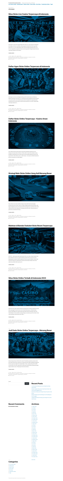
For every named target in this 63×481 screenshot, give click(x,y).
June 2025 (34, 426)
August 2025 (34, 423)
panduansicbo (26, 109)
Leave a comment (11, 59)
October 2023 (34, 455)
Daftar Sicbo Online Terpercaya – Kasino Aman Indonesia (28, 120)
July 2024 (33, 442)
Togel (51, 4)
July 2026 (33, 408)
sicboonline (33, 109)
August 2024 (34, 440)
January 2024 (34, 450)
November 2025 (34, 419)
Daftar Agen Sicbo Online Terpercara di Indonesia (29, 66)
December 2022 (34, 456)
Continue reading (11, 52)
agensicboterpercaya (12, 109)
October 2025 (34, 420)
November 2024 (34, 436)
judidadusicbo (17, 109)
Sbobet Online (27, 4)
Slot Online (38, 4)
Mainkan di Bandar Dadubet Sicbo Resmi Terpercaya (30, 226)
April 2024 (34, 446)
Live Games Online (12, 4)
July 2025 (33, 425)
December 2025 (34, 418)
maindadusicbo (22, 109)
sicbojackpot (30, 109)
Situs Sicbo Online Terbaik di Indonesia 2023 (27, 278)
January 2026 (34, 416)
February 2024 (34, 449)
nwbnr (10, 108)
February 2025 (34, 432)
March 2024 (34, 448)
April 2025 (34, 429)
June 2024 (34, 443)
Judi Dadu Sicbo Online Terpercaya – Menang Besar (30, 330)
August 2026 (34, 406)
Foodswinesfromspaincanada (14, 2)
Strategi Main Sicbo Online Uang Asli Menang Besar (30, 173)
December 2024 (34, 435)
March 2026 (34, 413)
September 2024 (35, 439)
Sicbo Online (33, 4)
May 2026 (34, 410)
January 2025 (34, 433)
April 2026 (34, 412)
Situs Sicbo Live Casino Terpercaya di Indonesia (28, 14)
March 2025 (34, 430)
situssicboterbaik (15, 58)
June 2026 (34, 409)
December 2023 (34, 452)
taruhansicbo (25, 58)
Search (9, 381)
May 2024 (34, 445)
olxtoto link (33, 459)
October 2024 (34, 438)
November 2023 (34, 453)
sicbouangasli (10, 58)
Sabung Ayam (20, 4)
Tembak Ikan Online (45, 4)
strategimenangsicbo (20, 58)
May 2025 (34, 428)
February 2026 (34, 415)
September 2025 (35, 422)
